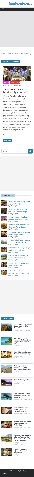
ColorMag (23, 471)
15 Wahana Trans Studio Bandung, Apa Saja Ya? (15, 91)
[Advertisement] (17, 29)
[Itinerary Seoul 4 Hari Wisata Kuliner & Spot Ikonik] (4, 264)
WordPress (4, 473)
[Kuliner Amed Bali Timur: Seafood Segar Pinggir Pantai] (4, 272)
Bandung (6, 82)
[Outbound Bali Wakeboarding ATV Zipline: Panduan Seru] (4, 241)
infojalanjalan (18, 85)
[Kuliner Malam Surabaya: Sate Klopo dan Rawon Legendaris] (4, 226)
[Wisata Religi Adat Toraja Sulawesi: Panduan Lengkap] (4, 211)
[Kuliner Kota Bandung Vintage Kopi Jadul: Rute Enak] (4, 249)
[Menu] (2, 9)
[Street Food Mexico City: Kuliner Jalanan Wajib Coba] (4, 203)
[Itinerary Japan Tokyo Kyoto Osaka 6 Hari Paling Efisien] (4, 218)
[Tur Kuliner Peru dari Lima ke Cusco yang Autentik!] (4, 234)
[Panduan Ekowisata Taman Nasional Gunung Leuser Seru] (4, 257)
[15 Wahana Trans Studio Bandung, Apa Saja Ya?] (17, 73)
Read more (7, 135)
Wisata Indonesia (15, 82)
